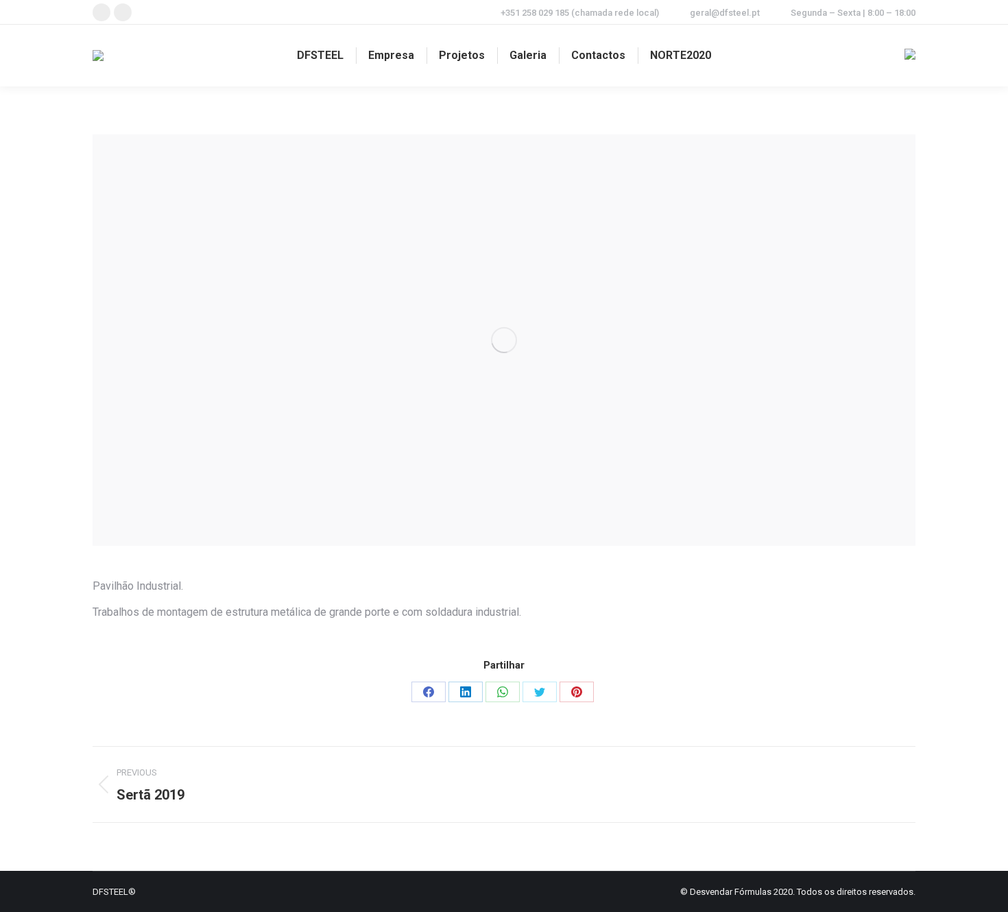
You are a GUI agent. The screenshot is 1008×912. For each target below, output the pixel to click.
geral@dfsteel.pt (725, 13)
